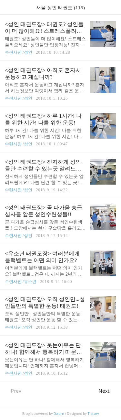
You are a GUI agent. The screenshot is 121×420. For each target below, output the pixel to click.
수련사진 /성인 (19, 52)
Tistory (93, 413)
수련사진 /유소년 (20, 281)
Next (104, 391)
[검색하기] (113, 7)
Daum (59, 413)
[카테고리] (8, 7)
